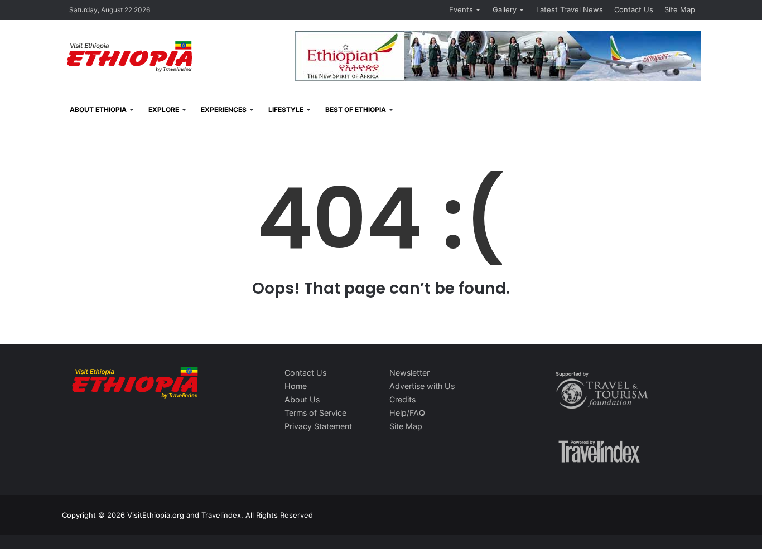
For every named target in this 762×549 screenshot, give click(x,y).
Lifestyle (285, 109)
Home (295, 386)
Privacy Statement (318, 426)
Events (461, 9)
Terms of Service (315, 412)
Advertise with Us (422, 386)
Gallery (505, 9)
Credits (402, 399)
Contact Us (633, 9)
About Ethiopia (98, 109)
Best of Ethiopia (355, 109)
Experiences (224, 109)
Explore (163, 109)
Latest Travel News (569, 9)
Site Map (679, 9)
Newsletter (409, 372)
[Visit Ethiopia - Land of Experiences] (131, 58)
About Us (302, 399)
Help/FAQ (407, 412)
